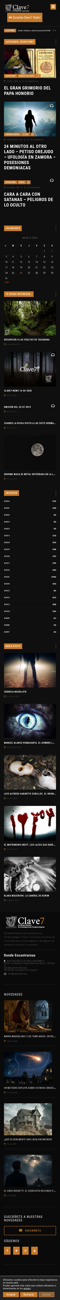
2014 (7, 584)
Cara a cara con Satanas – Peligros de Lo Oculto (28, 200)
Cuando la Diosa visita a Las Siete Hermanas (31, 423)
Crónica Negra (13, 134)
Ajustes (46, 1294)
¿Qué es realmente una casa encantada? (28, 1139)
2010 (7, 611)
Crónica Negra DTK (15, 691)
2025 (7, 508)
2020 (7, 542)
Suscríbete (32, 1230)
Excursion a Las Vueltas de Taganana (27, 339)
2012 (7, 597)
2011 (7, 604)
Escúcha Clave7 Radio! (26, 17)
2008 (7, 625)
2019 (7, 549)
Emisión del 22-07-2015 (17, 407)
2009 (7, 618)
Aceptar (11, 1294)
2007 (7, 632)
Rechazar (29, 1294)
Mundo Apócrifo (27, 76)
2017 (7, 563)
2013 (7, 591)
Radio (21, 182)
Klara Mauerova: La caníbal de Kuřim (26, 895)
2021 (7, 536)
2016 (7, 570)
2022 (7, 529)
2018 (7, 556)
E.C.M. (25, 134)
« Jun (6, 282)
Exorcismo (11, 76)
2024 (7, 515)
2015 (7, 577)
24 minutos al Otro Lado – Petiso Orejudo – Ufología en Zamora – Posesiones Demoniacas (30, 157)
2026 (7, 501)
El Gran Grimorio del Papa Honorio (27, 90)
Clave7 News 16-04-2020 (18, 390)
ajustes (27, 1288)
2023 (7, 522)
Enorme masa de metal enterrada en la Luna (31, 474)
